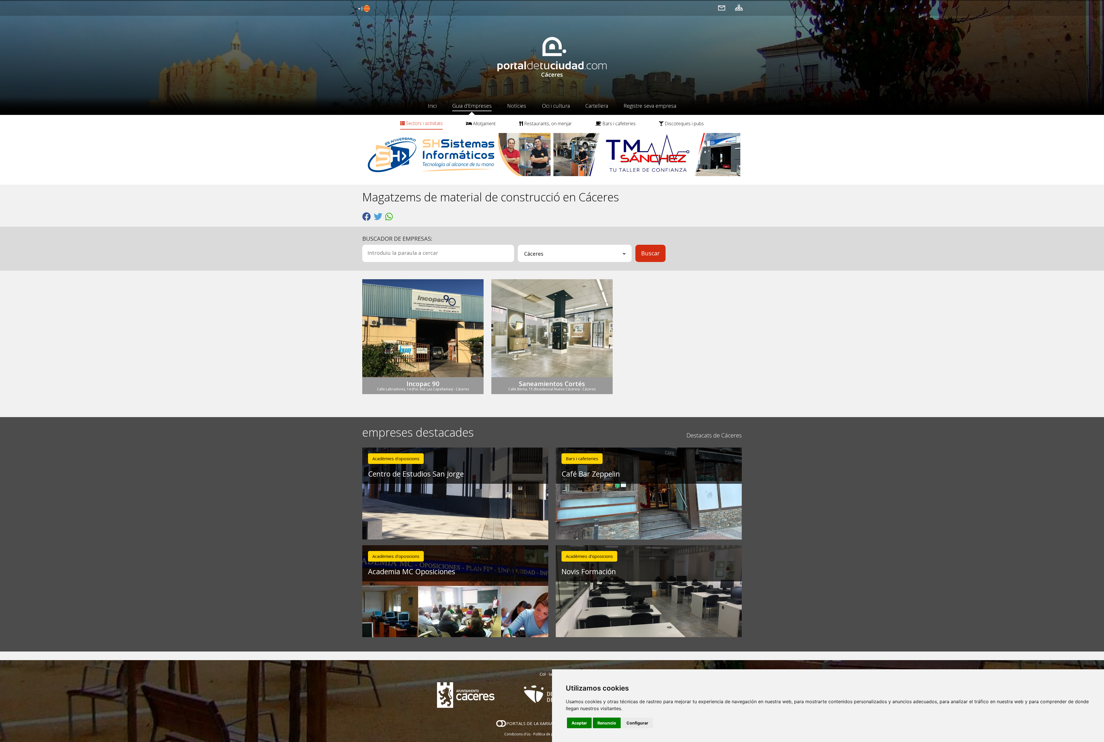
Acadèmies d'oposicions (395, 458)
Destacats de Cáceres (714, 435)
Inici (432, 105)
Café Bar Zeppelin (590, 474)
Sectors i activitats (424, 123)
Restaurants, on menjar (547, 123)
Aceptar (579, 722)
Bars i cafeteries (618, 123)
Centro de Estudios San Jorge (416, 474)
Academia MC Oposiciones (411, 571)
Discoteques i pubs (684, 123)
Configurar (637, 722)
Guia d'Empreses (472, 105)
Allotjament (484, 123)
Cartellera (596, 105)
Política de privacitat (549, 734)
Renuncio (606, 722)
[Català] (363, 9)
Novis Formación (588, 571)
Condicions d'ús (517, 734)
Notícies (516, 105)
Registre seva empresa (650, 105)
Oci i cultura (556, 105)
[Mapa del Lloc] (739, 8)
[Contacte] (721, 8)
